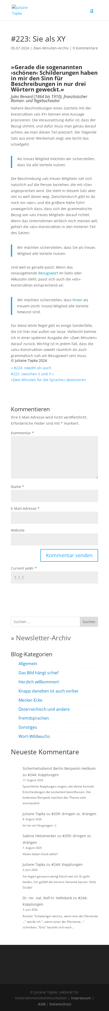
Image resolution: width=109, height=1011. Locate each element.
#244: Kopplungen (43, 774)
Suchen (89, 621)
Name (17, 486)
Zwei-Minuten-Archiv (51, 48)
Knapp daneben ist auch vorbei (48, 691)
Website (18, 530)
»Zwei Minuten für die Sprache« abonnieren (48, 379)
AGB (41, 1004)
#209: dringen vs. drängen (73, 813)
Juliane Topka (34, 813)
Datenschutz (60, 1004)
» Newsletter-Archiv (41, 637)
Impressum (81, 998)
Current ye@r (24, 568)
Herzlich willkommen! (39, 682)
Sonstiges (28, 727)
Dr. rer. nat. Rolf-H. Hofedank (47, 897)
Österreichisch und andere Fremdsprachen (44, 713)
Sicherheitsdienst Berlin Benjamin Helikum (59, 768)
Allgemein (28, 663)
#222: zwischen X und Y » (32, 373)
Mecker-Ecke (30, 700)
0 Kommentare (85, 48)
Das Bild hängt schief (38, 673)
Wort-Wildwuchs (34, 736)
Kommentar (22, 432)
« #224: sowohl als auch (31, 367)
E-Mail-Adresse (25, 508)
